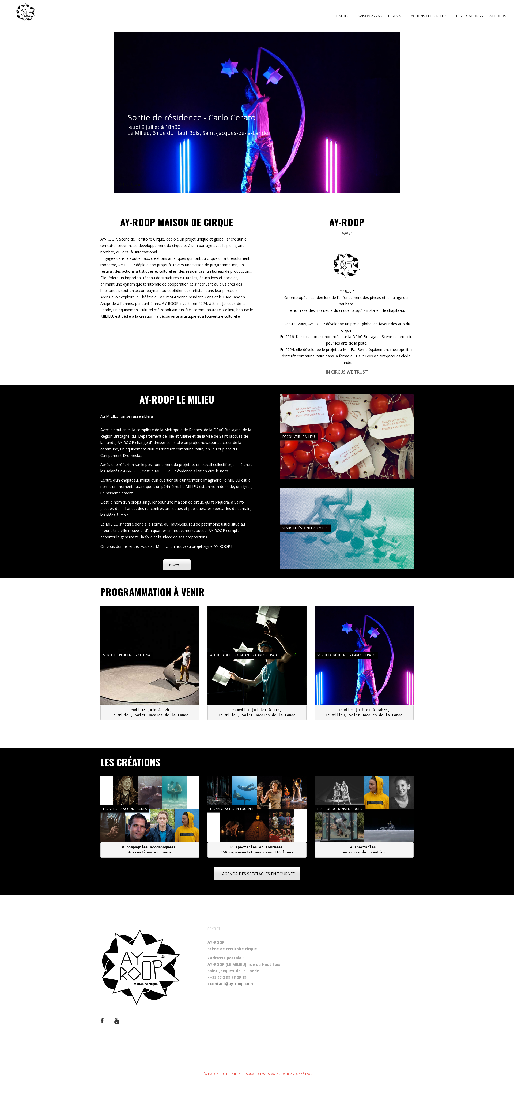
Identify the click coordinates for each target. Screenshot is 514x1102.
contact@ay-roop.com (231, 983)
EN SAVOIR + (177, 565)
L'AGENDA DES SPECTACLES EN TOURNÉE (257, 873)
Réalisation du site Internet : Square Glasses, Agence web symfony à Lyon (257, 1074)
